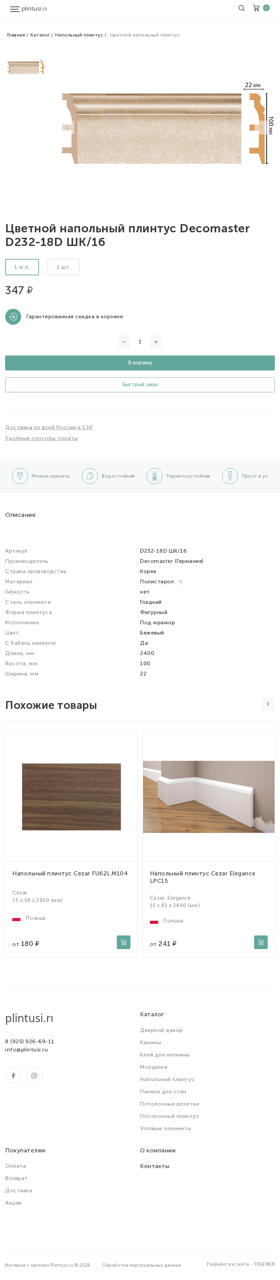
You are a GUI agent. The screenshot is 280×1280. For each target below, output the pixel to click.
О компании (158, 1150)
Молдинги (153, 1067)
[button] (67, 127)
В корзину (140, 363)
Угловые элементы (165, 1128)
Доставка (18, 1190)
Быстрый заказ (140, 384)
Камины (150, 1042)
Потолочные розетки (169, 1104)
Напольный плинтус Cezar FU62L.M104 (70, 873)
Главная (16, 35)
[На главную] (34, 9)
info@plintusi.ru (26, 1049)
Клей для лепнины (165, 1054)
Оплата (15, 1166)
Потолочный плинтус (169, 1116)
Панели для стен (163, 1091)
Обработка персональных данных (141, 1265)
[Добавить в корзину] (123, 942)
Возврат (16, 1178)
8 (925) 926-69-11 (30, 1041)
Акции (13, 1202)
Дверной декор (161, 1030)
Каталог (40, 35)
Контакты (154, 1166)
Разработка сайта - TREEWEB (241, 1264)
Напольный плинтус (79, 35)
